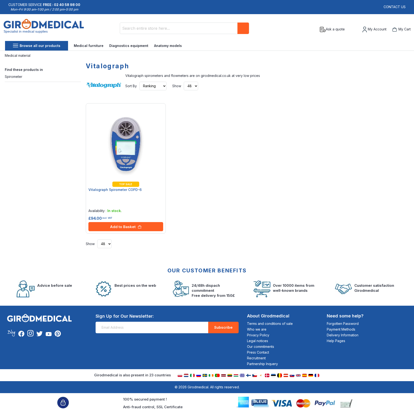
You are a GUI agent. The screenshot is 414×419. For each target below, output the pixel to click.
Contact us (395, 7)
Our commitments (260, 346)
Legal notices (257, 341)
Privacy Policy (258, 335)
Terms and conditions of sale (270, 323)
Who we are (256, 329)
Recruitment (256, 358)
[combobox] (184, 28)
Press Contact (258, 352)
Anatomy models (168, 46)
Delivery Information (342, 335)
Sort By (131, 86)
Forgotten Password (343, 323)
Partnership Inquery (262, 364)
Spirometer (13, 77)
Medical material (18, 55)
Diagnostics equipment (128, 46)
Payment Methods (341, 329)
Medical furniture (89, 46)
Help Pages (336, 341)
